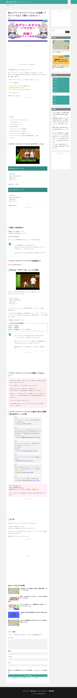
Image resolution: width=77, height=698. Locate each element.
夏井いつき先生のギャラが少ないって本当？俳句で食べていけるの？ (33, 597)
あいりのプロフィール (16, 124)
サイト (9, 662)
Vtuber (55, 94)
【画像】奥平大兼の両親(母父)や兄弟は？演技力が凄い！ (33, 613)
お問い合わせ (33, 691)
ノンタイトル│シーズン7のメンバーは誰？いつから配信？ (60, 51)
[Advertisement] (27, 53)
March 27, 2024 (36, 437)
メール (10, 656)
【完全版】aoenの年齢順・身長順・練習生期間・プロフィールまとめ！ (33, 589)
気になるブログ (11, 2)
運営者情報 (51, 691)
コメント (10, 637)
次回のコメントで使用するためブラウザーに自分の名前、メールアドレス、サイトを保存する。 (27, 671)
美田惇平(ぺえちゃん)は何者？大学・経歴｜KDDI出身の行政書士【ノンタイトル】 (60, 67)
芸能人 (10, 18)
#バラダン (17, 449)
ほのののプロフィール (16, 122)
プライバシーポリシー (43, 691)
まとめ (11, 137)
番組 (55, 100)
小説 (55, 103)
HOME (8, 5)
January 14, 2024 (27, 423)
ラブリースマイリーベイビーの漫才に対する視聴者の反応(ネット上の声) (24, 135)
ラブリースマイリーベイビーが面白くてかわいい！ (20, 133)
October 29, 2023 (29, 472)
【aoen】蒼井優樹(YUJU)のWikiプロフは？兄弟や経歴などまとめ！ (33, 621)
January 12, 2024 (33, 450)
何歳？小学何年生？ (14, 126)
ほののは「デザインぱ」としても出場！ (18, 131)
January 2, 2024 (29, 460)
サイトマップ (26, 691)
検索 (53, 30)
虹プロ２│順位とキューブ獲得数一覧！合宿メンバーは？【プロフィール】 (33, 605)
